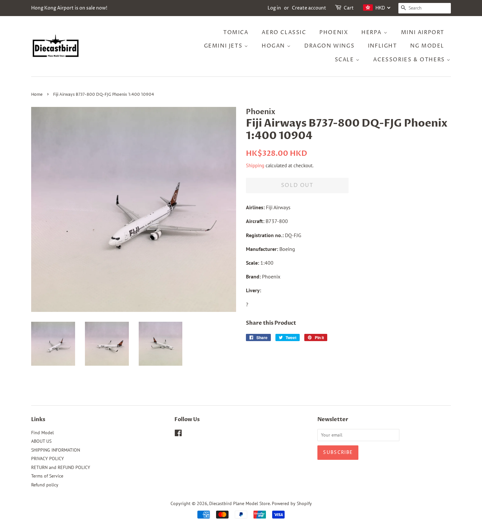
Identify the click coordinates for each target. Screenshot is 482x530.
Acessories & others (410, 59)
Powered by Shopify (292, 503)
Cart (349, 8)
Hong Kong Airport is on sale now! (69, 8)
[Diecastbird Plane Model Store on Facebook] (178, 434)
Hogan (274, 46)
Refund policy (44, 485)
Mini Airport (422, 32)
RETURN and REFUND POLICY (60, 467)
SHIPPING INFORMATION (55, 450)
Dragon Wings (329, 46)
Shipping (255, 165)
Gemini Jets (224, 46)
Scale (345, 59)
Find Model (42, 433)
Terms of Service (47, 476)
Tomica (236, 32)
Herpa (372, 32)
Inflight (382, 46)
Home (37, 94)
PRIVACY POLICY (47, 458)
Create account (309, 8)
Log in (274, 8)
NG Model (427, 46)
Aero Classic (284, 32)
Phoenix (333, 32)
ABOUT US (41, 441)
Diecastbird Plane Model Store (239, 503)
